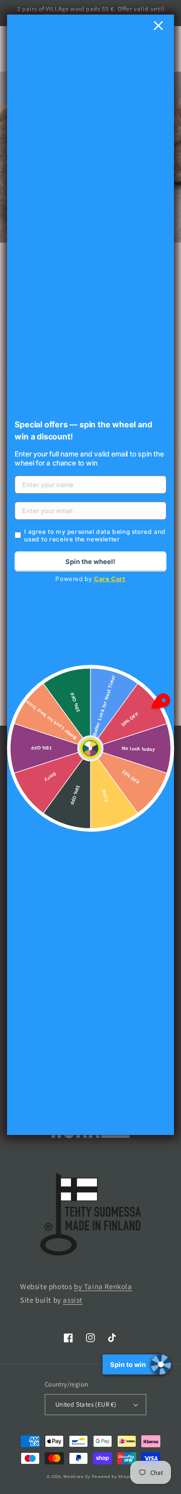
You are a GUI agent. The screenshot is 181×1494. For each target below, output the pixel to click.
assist (72, 1300)
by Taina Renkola (103, 1286)
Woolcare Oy (76, 1476)
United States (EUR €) (85, 1404)
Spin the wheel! (90, 561)
